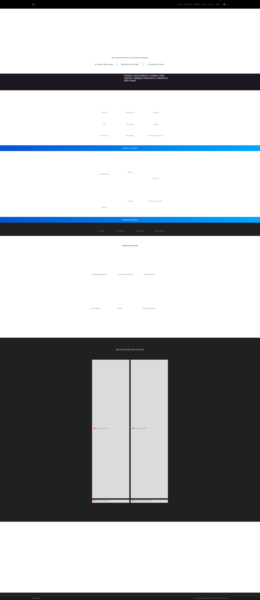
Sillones (104, 112)
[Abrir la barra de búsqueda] (221, 0)
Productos (195, 598)
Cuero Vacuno (95, 308)
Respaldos (130, 136)
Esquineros (130, 112)
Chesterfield (104, 174)
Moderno (155, 178)
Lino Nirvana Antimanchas (125, 274)
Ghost (130, 172)
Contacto (215, 598)
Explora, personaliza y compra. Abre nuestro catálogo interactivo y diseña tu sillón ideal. (146, 78)
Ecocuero (120, 308)
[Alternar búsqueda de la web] (227, 4)
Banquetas (130, 124)
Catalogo (224, 598)
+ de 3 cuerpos (159, 231)
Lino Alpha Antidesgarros (99, 274)
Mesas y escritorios (155, 136)
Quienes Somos (209, 598)
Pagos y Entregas (202, 598)
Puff (104, 124)
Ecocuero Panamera (149, 308)
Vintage (130, 201)
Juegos (156, 112)
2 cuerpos (120, 231)
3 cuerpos (139, 231)
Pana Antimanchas (149, 274)
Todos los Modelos (156, 201)
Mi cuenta (220, 598)
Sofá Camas (104, 136)
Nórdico (104, 207)
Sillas (156, 124)
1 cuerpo (101, 231)
